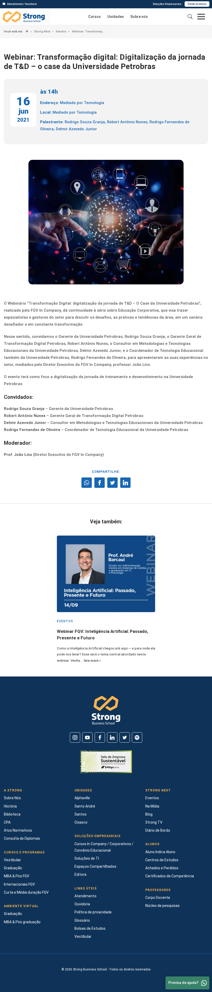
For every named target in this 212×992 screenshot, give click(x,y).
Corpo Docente (157, 897)
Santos (80, 814)
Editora (80, 874)
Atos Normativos (18, 830)
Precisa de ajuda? (183, 983)
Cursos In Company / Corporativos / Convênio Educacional (103, 847)
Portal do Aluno (197, 4)
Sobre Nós (12, 798)
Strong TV (153, 822)
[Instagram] (75, 737)
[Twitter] (124, 737)
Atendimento (85, 896)
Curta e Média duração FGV (26, 892)
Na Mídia (152, 806)
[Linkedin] (112, 737)
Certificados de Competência (169, 876)
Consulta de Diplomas (22, 838)
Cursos (94, 17)
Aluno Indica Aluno (160, 852)
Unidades (115, 17)
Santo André (84, 806)
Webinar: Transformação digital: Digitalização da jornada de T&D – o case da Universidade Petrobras (88, 31)
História (10, 806)
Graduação (13, 868)
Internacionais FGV (19, 884)
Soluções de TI (86, 858)
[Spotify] (137, 737)
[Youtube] (87, 737)
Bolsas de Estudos (89, 928)
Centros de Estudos (161, 860)
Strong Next (41, 31)
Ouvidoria (82, 904)
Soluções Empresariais (167, 4)
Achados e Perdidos (161, 868)
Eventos (60, 31)
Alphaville (82, 798)
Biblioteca (12, 814)
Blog (149, 814)
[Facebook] (100, 737)
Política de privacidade (93, 912)
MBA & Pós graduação (22, 922)
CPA (7, 822)
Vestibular (12, 860)
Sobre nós (139, 17)
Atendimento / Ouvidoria (22, 4)
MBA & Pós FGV (16, 876)
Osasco (80, 822)
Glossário (82, 920)
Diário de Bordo (157, 830)
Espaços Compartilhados (95, 866)
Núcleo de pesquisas (162, 906)
